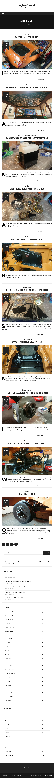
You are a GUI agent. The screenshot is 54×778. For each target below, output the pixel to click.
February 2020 (9, 693)
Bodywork (8, 713)
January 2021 (8, 666)
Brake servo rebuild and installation (27, 188)
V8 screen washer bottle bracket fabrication (27, 138)
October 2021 (9, 631)
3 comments (40, 130)
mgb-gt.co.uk (27, 5)
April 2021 (7, 654)
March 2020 (8, 689)
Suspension (29, 339)
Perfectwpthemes (47, 776)
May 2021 (7, 650)
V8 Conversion (32, 135)
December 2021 (9, 623)
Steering (24, 339)
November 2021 (9, 627)
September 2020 (10, 673)
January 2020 (9, 697)
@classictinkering (23, 562)
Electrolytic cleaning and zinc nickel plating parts (27, 289)
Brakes (27, 186)
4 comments (40, 79)
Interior (29, 85)
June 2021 (8, 646)
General (27, 34)
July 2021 (7, 643)
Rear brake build (27, 493)
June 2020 (8, 677)
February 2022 (9, 616)
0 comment (40, 181)
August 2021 (8, 639)
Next (16, 544)
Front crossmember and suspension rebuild (27, 443)
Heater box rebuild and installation (27, 239)
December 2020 (9, 670)
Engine (7, 724)
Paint (6, 744)
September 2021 (9, 635)
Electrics (20, 135)
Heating (27, 236)
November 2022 (9, 612)
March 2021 (8, 658)
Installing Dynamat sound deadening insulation (27, 87)
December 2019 (9, 700)
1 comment (40, 231)
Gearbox (7, 728)
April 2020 (8, 685)
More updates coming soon (27, 37)
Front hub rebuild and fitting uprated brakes (27, 392)
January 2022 (9, 619)
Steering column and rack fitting (27, 342)
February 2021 (9, 662)
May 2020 (8, 681)
